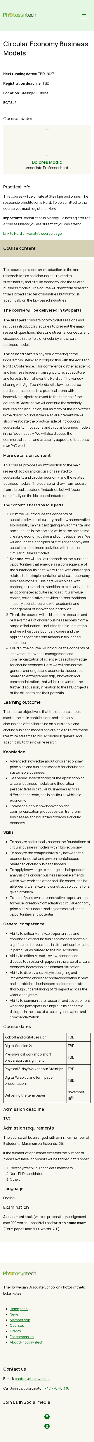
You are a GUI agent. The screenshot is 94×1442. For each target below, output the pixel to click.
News (14, 1314)
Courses (17, 1325)
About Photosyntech (26, 1342)
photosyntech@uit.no (32, 1378)
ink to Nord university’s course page (33, 233)
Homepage (19, 1308)
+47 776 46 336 (57, 1388)
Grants (15, 1331)
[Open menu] (84, 15)
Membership (20, 1320)
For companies (22, 1336)
